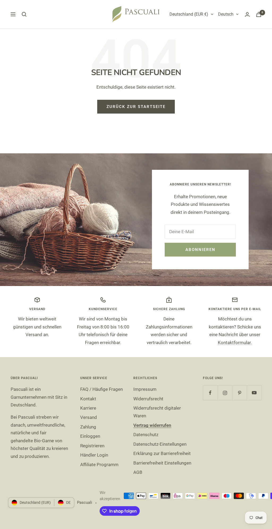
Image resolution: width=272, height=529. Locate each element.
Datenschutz (145, 434)
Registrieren (92, 445)
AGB (137, 472)
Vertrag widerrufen (152, 425)
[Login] (247, 14)
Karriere (88, 408)
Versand (88, 417)
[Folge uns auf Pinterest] (239, 392)
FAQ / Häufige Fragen (101, 389)
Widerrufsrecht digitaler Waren (157, 411)
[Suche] (24, 14)
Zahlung (88, 427)
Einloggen (90, 436)
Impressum (144, 389)
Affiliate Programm (99, 464)
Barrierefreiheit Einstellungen (162, 463)
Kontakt (88, 398)
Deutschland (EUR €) (188, 14)
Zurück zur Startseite (136, 106)
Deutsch (225, 14)
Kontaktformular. (235, 342)
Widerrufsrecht (148, 398)
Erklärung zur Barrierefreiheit (162, 453)
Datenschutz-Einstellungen (159, 444)
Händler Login (94, 455)
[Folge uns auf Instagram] (225, 392)
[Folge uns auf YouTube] (254, 392)
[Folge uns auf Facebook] (210, 392)
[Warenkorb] (258, 14)
